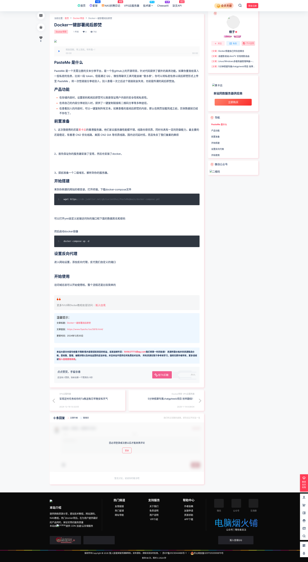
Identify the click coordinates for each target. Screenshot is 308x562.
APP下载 (188, 519)
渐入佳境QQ (236, 540)
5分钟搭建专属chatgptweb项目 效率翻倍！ (171, 398)
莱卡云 (82, 129)
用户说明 (154, 514)
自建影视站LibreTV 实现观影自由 (230, 56)
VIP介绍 (154, 519)
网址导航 (119, 514)
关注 (220, 43)
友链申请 (188, 510)
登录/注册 (252, 6)
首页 (67, 18)
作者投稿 (188, 506)
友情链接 (119, 506)
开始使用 (215, 155)
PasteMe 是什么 (219, 124)
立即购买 (233, 102)
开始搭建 (215, 143)
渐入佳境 (100, 305)
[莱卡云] (233, 85)
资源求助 (188, 514)
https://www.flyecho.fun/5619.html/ (85, 329)
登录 (127, 450)
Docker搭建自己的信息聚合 (228, 51)
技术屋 (148, 4)
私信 (235, 43)
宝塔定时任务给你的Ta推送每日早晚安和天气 (83, 398)
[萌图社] (65, 540)
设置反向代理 (217, 149)
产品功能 (215, 130)
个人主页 (250, 43)
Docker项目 (78, 18)
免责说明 (154, 510)
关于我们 (154, 506)
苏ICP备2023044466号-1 (174, 553)
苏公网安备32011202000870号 (208, 553)
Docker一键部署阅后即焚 (79, 322)
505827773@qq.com (135, 351)
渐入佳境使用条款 (67, 359)
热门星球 (119, 510)
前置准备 (215, 136)
